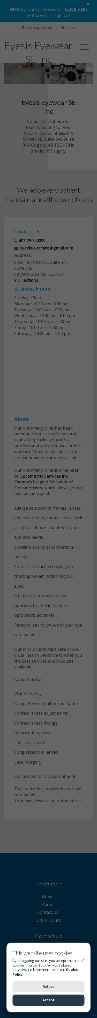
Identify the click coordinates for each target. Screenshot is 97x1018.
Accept (48, 1000)
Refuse (49, 986)
